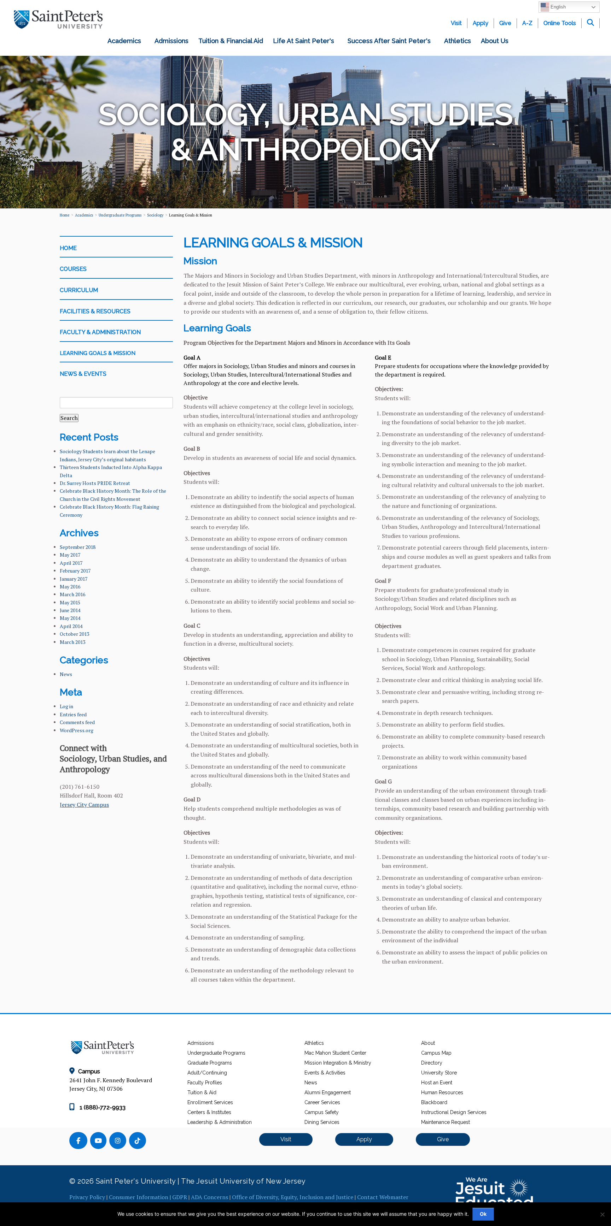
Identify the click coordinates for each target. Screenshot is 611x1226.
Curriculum (79, 290)
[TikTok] (138, 1141)
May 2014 (70, 618)
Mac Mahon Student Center (335, 1053)
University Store (439, 1073)
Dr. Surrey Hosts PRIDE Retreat (95, 483)
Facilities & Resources (95, 311)
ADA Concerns (209, 1197)
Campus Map (436, 1053)
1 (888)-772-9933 (102, 1107)
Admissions (171, 41)
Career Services (322, 1102)
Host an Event (436, 1082)
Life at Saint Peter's (305, 41)
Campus (89, 1071)
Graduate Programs (209, 1063)
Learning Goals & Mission (97, 353)
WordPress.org (76, 730)
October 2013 (74, 633)
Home (64, 215)
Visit (456, 23)
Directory (431, 1063)
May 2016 (70, 586)
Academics (126, 41)
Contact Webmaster (382, 1197)
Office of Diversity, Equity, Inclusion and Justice (292, 1197)
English (557, 7)
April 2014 (71, 626)
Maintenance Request (445, 1122)
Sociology (155, 215)
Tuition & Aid (201, 1092)
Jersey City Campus (84, 805)
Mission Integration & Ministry (337, 1063)
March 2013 (72, 642)
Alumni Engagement (327, 1092)
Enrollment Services (210, 1102)
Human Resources (442, 1092)
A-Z (527, 23)
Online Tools (559, 23)
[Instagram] (119, 1141)
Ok (483, 1214)
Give (505, 23)
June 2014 (70, 610)
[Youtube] (99, 1141)
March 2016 (72, 594)
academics (84, 215)
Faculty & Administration (100, 332)
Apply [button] (364, 1139)
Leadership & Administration (219, 1122)
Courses (73, 269)
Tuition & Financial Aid (230, 41)
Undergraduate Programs (216, 1053)
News (66, 674)
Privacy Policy (87, 1197)
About (428, 1043)
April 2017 (71, 562)
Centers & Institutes (209, 1112)
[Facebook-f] (79, 1141)
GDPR (179, 1197)
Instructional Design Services (454, 1112)
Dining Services (321, 1122)
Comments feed (77, 722)
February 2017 (75, 570)
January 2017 (73, 578)
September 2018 (77, 547)
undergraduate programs (120, 215)
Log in (66, 706)
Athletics (457, 41)
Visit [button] (285, 1139)
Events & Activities (324, 1073)
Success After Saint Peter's (391, 41)
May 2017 (70, 554)
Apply (480, 23)
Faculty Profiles (204, 1082)
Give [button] (443, 1139)
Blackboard (434, 1102)
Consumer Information (138, 1197)
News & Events (83, 374)
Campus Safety (321, 1112)
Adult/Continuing (207, 1073)
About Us (496, 41)
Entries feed (73, 714)
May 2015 (70, 602)
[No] (602, 1214)
